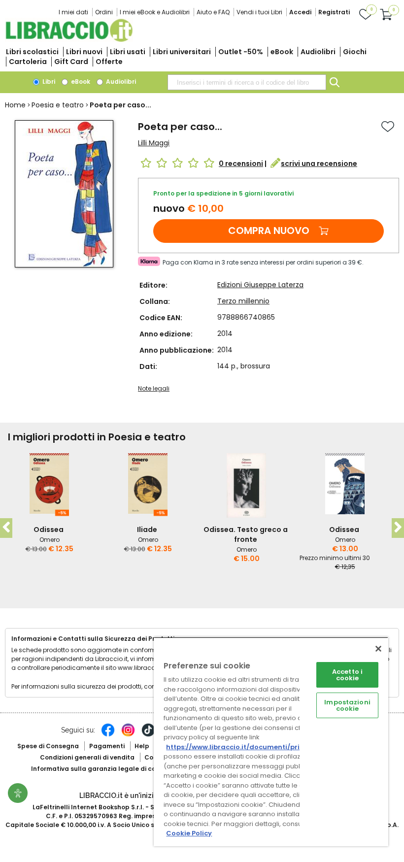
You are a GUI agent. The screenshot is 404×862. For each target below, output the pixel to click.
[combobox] (247, 82)
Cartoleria (28, 61)
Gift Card (71, 61)
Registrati (334, 12)
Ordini (104, 12)
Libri (48, 81)
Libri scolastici (32, 52)
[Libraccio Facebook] (108, 734)
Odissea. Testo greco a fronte (245, 534)
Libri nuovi (84, 52)
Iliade (147, 529)
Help (142, 746)
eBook (281, 52)
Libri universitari (182, 52)
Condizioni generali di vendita (87, 757)
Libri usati (127, 52)
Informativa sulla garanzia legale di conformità (107, 768)
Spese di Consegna (48, 746)
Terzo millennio (243, 301)
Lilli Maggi (153, 143)
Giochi (355, 52)
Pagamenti (107, 746)
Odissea (49, 529)
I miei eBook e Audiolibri (155, 12)
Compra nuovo (268, 230)
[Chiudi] (378, 649)
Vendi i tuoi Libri (259, 12)
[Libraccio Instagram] (128, 734)
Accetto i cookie (347, 675)
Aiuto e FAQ (213, 12)
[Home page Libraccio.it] (69, 39)
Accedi (300, 12)
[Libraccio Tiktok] (148, 734)
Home (15, 105)
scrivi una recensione (319, 163)
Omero (49, 539)
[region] (271, 741)
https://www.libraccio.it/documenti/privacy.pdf (248, 747)
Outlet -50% (240, 52)
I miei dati (73, 12)
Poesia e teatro (58, 105)
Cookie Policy (189, 833)
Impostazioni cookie (347, 705)
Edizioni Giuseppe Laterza (260, 285)
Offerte (109, 61)
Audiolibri (318, 52)
